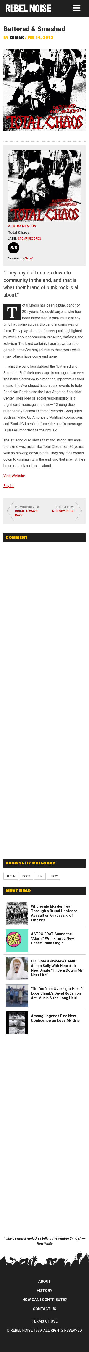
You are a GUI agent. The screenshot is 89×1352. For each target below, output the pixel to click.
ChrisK (16, 37)
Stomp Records (29, 238)
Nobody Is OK (63, 511)
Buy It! (8, 486)
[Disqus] (44, 608)
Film (40, 876)
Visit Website (14, 476)
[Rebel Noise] (28, 11)
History (44, 1290)
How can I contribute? (44, 1300)
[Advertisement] (44, 822)
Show (54, 876)
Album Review (22, 226)
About (44, 1281)
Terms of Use (45, 1321)
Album (11, 876)
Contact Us (44, 1309)
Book (26, 876)
